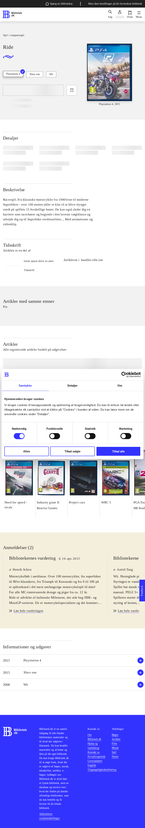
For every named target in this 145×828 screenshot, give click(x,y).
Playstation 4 (13, 73)
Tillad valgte (72, 451)
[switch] (54, 436)
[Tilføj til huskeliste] (71, 90)
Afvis (26, 451)
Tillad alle (118, 451)
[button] (72, 660)
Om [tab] (119, 385)
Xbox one (34, 74)
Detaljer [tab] (72, 385)
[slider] (110, 74)
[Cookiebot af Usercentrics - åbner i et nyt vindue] (124, 374)
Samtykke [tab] (25, 385)
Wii (51, 74)
